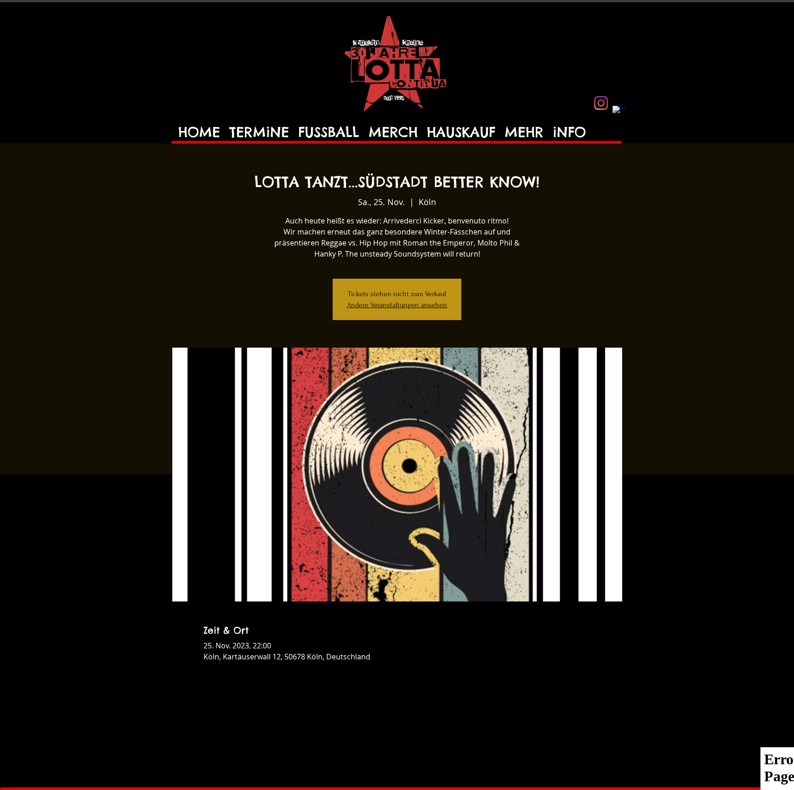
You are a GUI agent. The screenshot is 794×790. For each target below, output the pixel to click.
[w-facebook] (619, 113)
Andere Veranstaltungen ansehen (397, 305)
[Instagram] (601, 103)
